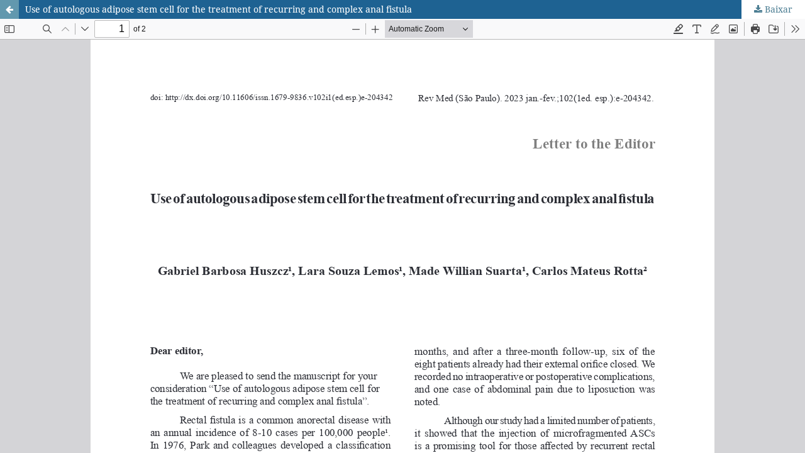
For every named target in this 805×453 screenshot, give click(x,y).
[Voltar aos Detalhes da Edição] (9, 9)
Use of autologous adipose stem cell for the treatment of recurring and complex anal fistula (218, 9)
